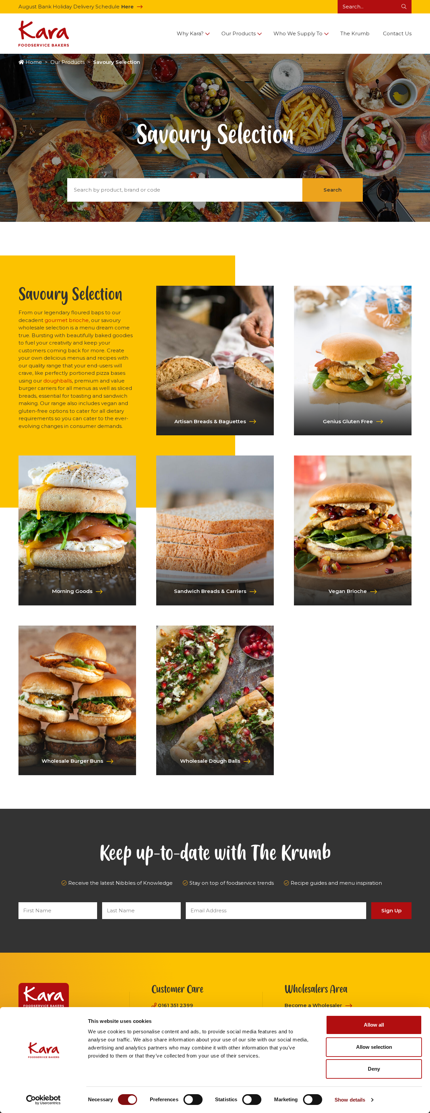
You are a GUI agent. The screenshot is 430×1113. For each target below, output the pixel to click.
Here (127, 6)
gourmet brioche (67, 320)
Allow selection (374, 1047)
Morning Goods (72, 591)
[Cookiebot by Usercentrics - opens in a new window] (43, 1100)
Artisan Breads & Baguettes (210, 421)
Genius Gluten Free (348, 421)
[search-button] (404, 6)
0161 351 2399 (175, 1005)
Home (34, 62)
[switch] (193, 1099)
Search (333, 190)
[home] (43, 33)
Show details (350, 1100)
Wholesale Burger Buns (72, 761)
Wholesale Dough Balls (210, 761)
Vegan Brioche (348, 591)
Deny (374, 1069)
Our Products (67, 62)
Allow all (374, 1025)
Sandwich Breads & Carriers (210, 591)
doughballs (57, 380)
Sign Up (391, 910)
